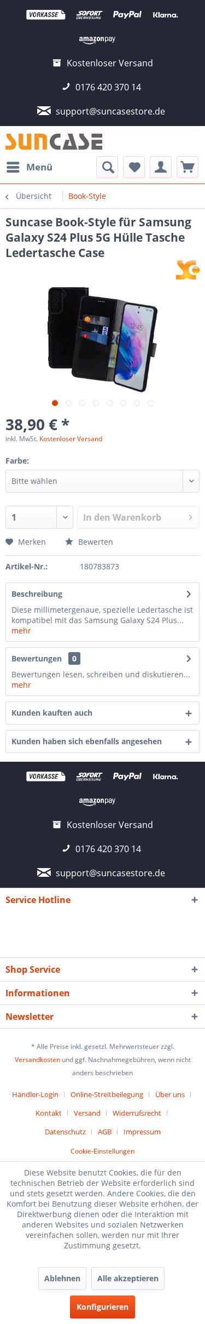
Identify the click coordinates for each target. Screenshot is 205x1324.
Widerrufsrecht (137, 1113)
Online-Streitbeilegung (107, 1094)
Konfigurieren (102, 1307)
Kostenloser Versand (70, 438)
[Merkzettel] (134, 167)
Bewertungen (36, 658)
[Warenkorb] (187, 167)
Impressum (142, 1132)
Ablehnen (62, 1278)
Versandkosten (37, 1059)
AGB (105, 1132)
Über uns (170, 1094)
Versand (87, 1113)
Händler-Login (35, 1094)
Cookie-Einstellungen (102, 1151)
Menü (39, 167)
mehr (21, 630)
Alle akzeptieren (128, 1278)
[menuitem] (29, 167)
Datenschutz (65, 1132)
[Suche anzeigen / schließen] (107, 167)
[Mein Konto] (161, 167)
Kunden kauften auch (51, 712)
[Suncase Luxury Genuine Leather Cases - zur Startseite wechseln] (54, 141)
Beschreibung (36, 594)
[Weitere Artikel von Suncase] (188, 269)
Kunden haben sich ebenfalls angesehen (86, 741)
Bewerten (94, 542)
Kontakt (49, 1113)
